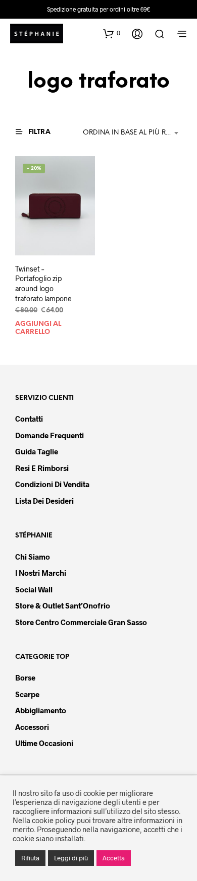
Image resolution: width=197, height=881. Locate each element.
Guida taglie (36, 451)
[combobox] (132, 133)
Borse (25, 677)
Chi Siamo (32, 556)
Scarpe (27, 694)
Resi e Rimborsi (42, 467)
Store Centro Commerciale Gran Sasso (81, 622)
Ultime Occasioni (44, 743)
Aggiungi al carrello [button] (38, 327)
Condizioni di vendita (52, 484)
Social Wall (34, 589)
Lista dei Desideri (44, 500)
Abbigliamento (40, 710)
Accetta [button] (114, 858)
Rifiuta (30, 858)
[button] (111, 33)
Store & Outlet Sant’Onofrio (62, 605)
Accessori (32, 726)
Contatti (29, 418)
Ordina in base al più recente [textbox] (132, 132)
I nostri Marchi (40, 572)
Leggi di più (71, 858)
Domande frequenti (49, 435)
